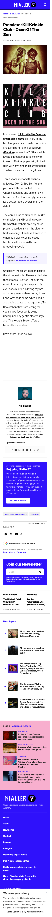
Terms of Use (10, 581)
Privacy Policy (32, 579)
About (6, 823)
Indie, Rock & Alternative (16, 514)
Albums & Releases (11, 14)
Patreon (7, 842)
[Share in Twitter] (11, 534)
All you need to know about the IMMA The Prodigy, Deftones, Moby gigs (32, 633)
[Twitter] (34, 449)
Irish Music (26, 14)
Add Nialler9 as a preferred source (22, 543)
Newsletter (8, 829)
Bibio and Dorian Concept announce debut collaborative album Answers (31, 736)
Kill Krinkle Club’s (28, 134)
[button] (4, 4)
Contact (7, 836)
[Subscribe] (40, 572)
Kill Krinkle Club (11, 17)
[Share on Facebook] (6, 534)
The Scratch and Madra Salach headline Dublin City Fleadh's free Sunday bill (32, 686)
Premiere (35, 514)
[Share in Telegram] (16, 534)
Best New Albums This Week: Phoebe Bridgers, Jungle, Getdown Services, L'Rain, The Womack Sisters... (31, 778)
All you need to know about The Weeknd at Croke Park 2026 (32, 650)
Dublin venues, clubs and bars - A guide (19, 868)
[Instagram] (12, 449)
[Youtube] (16, 449)
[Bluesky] (27, 449)
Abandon (8, 152)
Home (6, 817)
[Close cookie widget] (47, 893)
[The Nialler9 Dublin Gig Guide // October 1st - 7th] (14, 602)
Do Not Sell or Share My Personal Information (25, 912)
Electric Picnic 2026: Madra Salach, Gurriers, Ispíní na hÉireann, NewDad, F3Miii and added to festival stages (32, 703)
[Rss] (38, 449)
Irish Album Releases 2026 (16, 860)
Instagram (8, 848)
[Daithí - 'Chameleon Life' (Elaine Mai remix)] (36, 602)
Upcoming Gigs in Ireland (15, 854)
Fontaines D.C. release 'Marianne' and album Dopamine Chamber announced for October (32, 763)
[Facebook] (30, 449)
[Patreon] (23, 449)
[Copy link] (22, 534)
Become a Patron (18, 500)
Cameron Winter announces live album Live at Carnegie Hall (32, 748)
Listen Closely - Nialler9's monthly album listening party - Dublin (19, 877)
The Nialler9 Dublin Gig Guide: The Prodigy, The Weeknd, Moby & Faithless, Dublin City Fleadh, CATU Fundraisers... (32, 668)
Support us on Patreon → (28, 260)
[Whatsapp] (19, 449)
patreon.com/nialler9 (16, 442)
